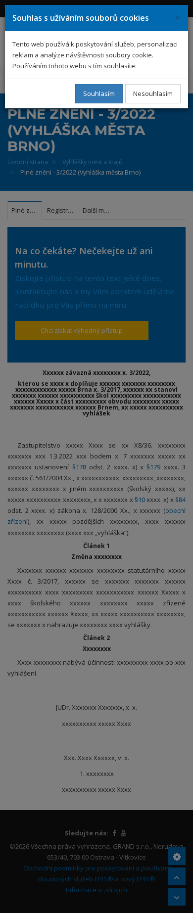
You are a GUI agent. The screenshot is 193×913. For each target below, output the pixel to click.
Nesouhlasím (153, 93)
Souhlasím (99, 93)
